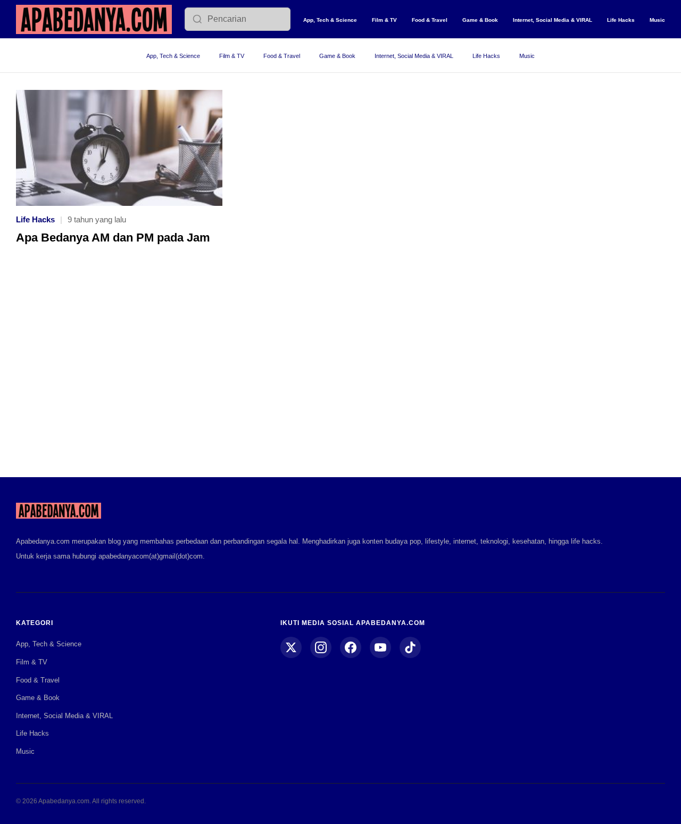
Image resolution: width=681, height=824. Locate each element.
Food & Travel (429, 20)
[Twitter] (291, 647)
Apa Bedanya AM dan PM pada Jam (113, 237)
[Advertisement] (340, 368)
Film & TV (384, 20)
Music (657, 20)
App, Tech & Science (330, 20)
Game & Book (480, 20)
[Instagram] (320, 647)
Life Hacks (621, 20)
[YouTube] (380, 647)
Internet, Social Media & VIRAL (552, 20)
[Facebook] (350, 647)
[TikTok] (410, 647)
